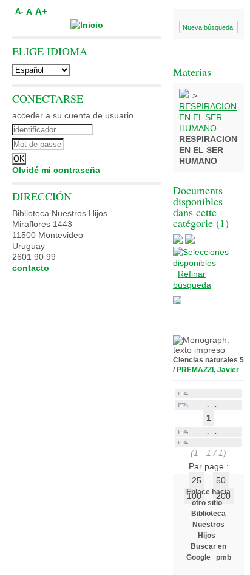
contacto (30, 268)
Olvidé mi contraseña (56, 170)
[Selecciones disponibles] (208, 263)
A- (19, 11)
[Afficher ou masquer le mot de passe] (120, 142)
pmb (223, 557)
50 (221, 480)
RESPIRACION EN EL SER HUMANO (208, 117)
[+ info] (177, 300)
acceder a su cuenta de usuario (72, 115)
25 (196, 480)
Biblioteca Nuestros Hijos (208, 524)
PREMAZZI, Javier (208, 370)
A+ (41, 11)
